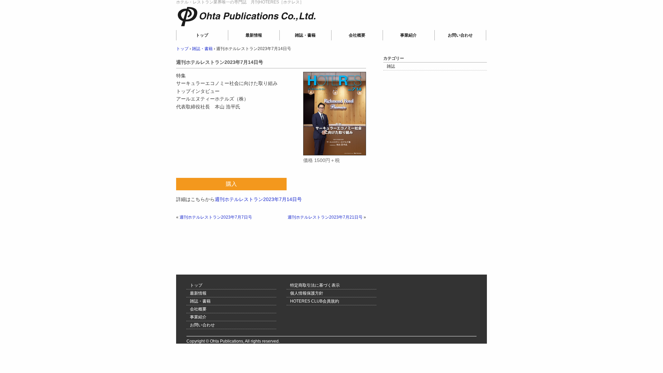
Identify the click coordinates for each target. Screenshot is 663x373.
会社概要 (357, 35)
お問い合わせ (460, 35)
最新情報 (254, 35)
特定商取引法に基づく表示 (315, 285)
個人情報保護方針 (306, 293)
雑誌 (391, 66)
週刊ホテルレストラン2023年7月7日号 (216, 217)
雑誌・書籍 (305, 35)
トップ (202, 35)
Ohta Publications (223, 26)
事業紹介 (408, 35)
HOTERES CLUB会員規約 (314, 301)
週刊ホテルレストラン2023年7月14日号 (258, 199)
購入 (231, 184)
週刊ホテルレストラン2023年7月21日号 (325, 217)
